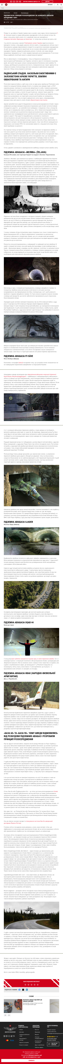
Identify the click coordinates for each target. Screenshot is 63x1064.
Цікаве (21, 27)
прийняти (31, 1060)
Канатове (29, 39)
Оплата (21, 1029)
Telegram (14, 1036)
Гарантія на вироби (24, 1042)
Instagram (6, 1036)
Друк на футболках (39, 1045)
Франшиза (37, 1032)
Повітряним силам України (33, 43)
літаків (55, 791)
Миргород (20, 39)
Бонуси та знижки (23, 1045)
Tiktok (11, 1036)
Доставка (21, 1032)
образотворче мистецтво (38, 100)
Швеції (21, 362)
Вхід (57, 4)
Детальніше (24, 1055)
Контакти (50, 4)
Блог (16, 27)
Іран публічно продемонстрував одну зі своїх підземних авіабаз (33, 659)
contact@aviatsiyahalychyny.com (55, 1033)
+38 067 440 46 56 (51, 1031)
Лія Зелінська (24, 13)
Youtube (9, 1036)
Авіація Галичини (8, 27)
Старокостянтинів (10, 39)
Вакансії (37, 1034)
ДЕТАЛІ (47, 1)
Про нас (37, 1029)
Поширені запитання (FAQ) (23, 1026)
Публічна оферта (39, 1047)
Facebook (4, 1036)
